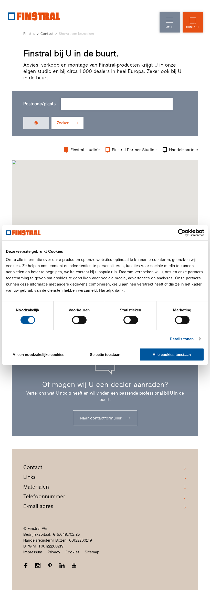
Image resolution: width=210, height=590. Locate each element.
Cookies (72, 552)
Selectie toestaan (105, 354)
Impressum (32, 552)
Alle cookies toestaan (172, 354)
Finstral (29, 33)
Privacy (54, 552)
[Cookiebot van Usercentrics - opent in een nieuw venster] (181, 233)
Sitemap (92, 552)
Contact (47, 33)
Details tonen (182, 339)
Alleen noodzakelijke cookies (38, 354)
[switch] (79, 320)
